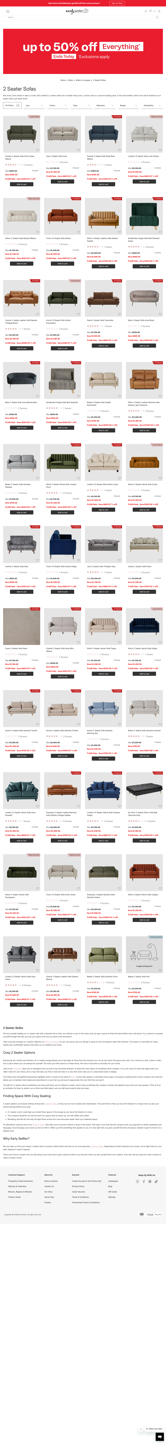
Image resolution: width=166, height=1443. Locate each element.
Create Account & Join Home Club (86, 1181)
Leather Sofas (51, 1104)
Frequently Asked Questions (20, 1181)
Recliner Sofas (38, 1124)
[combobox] (83, 17)
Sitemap (111, 1197)
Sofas (70, 80)
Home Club (49, 1197)
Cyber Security (78, 1192)
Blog (110, 1186)
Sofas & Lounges (83, 80)
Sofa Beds (17, 1068)
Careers (47, 1202)
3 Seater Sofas (97, 1146)
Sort (27, 105)
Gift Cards (112, 1192)
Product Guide (14, 1197)
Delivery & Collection (17, 1186)
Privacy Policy (78, 1186)
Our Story (48, 1192)
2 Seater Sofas (99, 80)
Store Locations (51, 1181)
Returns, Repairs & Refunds (20, 1192)
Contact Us (49, 1186)
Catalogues (113, 1181)
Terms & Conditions (80, 1197)
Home (62, 80)
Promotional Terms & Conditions (86, 1202)
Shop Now (115, 3)
